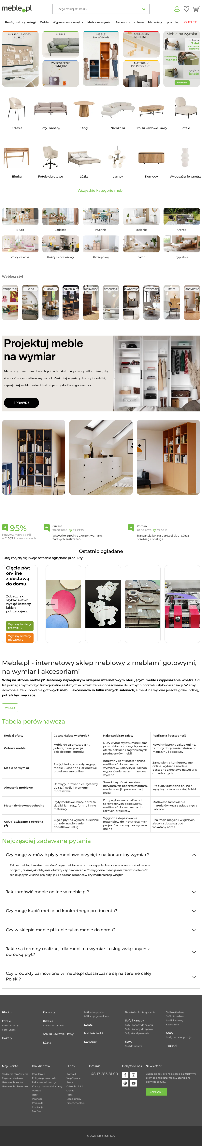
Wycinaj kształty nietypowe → (19, 637)
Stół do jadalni (133, 1046)
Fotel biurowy (10, 1025)
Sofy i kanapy (134, 1020)
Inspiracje (37, 1107)
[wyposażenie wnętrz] (60, 73)
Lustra (88, 1024)
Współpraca (73, 1078)
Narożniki (90, 1042)
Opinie (70, 1090)
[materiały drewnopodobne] (141, 73)
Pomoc (36, 1090)
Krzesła (48, 1021)
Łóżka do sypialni (94, 1012)
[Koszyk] (196, 9)
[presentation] (169, 59)
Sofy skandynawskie (137, 1033)
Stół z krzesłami (175, 1016)
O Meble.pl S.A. (75, 1086)
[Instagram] (133, 1075)
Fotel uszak (8, 1029)
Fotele (6, 1021)
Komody (49, 1012)
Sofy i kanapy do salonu (139, 1024)
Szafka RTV (172, 1024)
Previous (51, 604)
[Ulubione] (186, 9)
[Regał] (33, 457)
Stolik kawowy (174, 1020)
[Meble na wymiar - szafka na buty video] (101, 58)
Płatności (37, 1098)
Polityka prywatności (44, 1078)
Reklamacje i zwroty (44, 1082)
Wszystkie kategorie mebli (101, 190)
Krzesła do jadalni (53, 1025)
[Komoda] (101, 457)
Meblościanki (93, 1033)
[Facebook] (125, 1075)
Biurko (6, 1012)
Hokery (7, 1038)
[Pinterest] (125, 1083)
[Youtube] (133, 1083)
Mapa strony (73, 1098)
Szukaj (143, 9)
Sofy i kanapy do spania (139, 1029)
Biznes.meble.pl (75, 1102)
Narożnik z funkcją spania (140, 1012)
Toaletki (171, 1045)
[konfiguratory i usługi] (20, 58)
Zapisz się (156, 1091)
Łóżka (47, 1042)
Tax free (36, 1111)
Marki (69, 1094)
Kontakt (71, 1074)
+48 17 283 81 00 (103, 1074)
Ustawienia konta (12, 1082)
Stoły (128, 1041)
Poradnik (37, 1102)
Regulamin (38, 1074)
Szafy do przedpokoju (179, 1037)
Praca (69, 1082)
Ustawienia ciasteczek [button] (15, 1086)
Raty (34, 1094)
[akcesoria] (141, 44)
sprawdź (21, 402)
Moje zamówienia (12, 1078)
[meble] (60, 44)
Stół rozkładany (175, 1012)
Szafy (169, 1033)
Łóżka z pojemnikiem (96, 1016)
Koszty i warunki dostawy (47, 1086)
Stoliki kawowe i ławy (58, 1034)
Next (195, 604)
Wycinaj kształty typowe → (19, 626)
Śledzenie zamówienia (15, 1074)
